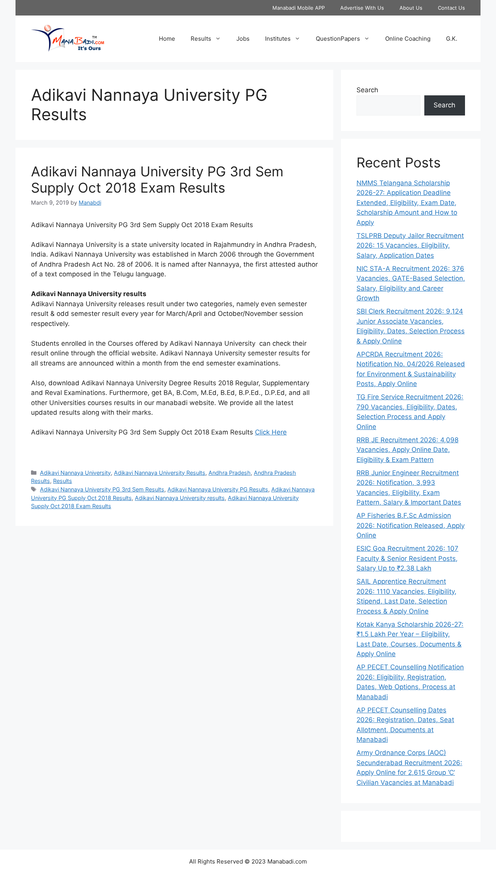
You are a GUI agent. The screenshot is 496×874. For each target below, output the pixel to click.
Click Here (271, 432)
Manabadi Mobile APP (298, 8)
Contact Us (451, 8)
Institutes (278, 38)
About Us (411, 8)
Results (201, 38)
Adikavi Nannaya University (75, 472)
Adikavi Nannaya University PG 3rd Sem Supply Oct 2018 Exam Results (157, 179)
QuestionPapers (338, 38)
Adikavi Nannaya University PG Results (217, 489)
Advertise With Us (362, 8)
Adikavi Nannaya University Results (159, 472)
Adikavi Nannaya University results (180, 498)
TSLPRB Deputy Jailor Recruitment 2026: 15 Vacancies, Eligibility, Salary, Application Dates (410, 245)
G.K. (451, 38)
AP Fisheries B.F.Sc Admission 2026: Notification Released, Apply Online (410, 525)
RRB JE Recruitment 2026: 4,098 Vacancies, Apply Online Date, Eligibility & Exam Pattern (407, 450)
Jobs (243, 38)
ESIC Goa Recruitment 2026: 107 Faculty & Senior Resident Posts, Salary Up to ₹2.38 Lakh (407, 558)
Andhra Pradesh (229, 472)
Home (167, 38)
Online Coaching (408, 38)
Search (367, 90)
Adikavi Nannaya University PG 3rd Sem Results (102, 489)
